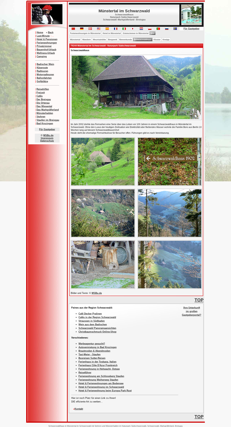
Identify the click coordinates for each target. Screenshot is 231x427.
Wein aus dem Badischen (93, 324)
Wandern (86, 39)
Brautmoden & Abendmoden (94, 351)
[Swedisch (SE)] (175, 29)
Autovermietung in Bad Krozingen (98, 347)
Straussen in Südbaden (92, 321)
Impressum (47, 138)
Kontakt (79, 408)
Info (152, 33)
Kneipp (166, 39)
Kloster (157, 39)
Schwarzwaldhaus (142, 39)
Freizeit (40, 92)
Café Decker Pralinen (90, 313)
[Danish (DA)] (90, 29)
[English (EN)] (98, 29)
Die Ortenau (43, 103)
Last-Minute (43, 35)
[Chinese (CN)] (73, 29)
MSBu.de (48, 135)
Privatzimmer (44, 46)
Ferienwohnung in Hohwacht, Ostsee (99, 369)
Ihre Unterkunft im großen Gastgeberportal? (191, 311)
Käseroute (42, 67)
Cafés (39, 96)
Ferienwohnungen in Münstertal (85, 33)
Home (40, 32)
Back (50, 32)
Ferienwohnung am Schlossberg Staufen (101, 376)
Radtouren (42, 71)
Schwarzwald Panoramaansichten (97, 328)
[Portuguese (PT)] (158, 29)
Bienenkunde (125, 39)
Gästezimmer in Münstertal (136, 33)
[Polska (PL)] (149, 29)
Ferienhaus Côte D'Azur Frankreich (98, 365)
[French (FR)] (115, 29)
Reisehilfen (42, 89)
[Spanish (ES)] (107, 29)
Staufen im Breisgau (47, 120)
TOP (199, 299)
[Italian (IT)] (124, 29)
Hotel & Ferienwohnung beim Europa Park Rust (105, 390)
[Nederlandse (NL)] (141, 29)
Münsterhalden (44, 113)
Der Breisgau (43, 99)
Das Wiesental (44, 106)
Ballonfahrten (44, 78)
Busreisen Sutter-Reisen (92, 358)
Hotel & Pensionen (47, 39)
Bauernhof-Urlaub (46, 49)
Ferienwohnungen (47, 42)
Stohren (40, 116)
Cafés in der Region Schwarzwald (97, 317)
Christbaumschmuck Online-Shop (97, 331)
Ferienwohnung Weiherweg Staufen (98, 379)
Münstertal (75, 39)
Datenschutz (47, 140)
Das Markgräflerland (47, 109)
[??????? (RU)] (166, 29)
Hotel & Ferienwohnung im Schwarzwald (101, 387)
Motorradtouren (45, 74)
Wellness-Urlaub (46, 53)
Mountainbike (99, 39)
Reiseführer (85, 372)
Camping (42, 56)
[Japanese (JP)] (132, 29)
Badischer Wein (45, 64)
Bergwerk (112, 39)
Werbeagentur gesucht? (92, 343)
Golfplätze (42, 81)
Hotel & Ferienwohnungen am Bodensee (101, 383)
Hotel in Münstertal (112, 33)
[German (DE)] (81, 29)
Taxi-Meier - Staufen (90, 354)
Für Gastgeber (47, 129)
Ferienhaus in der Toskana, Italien (97, 361)
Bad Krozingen (44, 123)
